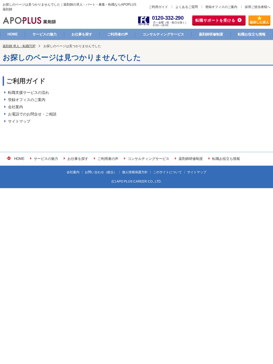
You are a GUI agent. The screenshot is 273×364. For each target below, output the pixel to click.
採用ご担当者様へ (257, 7)
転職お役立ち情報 (252, 34)
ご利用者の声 (117, 34)
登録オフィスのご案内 (221, 7)
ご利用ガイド (158, 7)
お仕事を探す (81, 34)
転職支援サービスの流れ (28, 92)
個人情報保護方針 (135, 172)
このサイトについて (167, 172)
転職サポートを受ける (215, 20)
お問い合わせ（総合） (101, 172)
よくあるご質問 (186, 7)
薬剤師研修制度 (211, 34)
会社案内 (15, 107)
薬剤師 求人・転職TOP (19, 46)
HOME (12, 34)
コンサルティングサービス (163, 34)
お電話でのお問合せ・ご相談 (32, 114)
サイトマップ (19, 121)
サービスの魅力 (45, 34)
